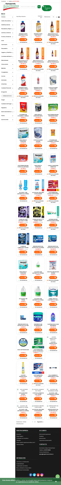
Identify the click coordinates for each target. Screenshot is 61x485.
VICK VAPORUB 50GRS (23, 393)
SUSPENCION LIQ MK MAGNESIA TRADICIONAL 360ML (53, 325)
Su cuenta (42, 430)
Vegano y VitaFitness (7, 52)
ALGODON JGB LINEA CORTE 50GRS (38, 410)
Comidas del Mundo (6, 56)
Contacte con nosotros (22, 438)
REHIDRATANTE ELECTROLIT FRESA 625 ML (23, 89)
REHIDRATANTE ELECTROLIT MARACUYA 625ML (38, 35)
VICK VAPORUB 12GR (23, 350)
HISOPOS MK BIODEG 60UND (53, 272)
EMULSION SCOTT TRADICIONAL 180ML (53, 34)
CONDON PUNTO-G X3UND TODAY (38, 220)
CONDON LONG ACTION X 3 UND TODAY (23, 221)
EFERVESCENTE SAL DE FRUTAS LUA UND (23, 324)
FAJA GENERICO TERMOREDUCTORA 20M (53, 376)
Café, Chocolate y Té (7, 20)
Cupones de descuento (45, 440)
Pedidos (41, 436)
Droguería (4, 92)
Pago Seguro (19, 436)
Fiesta (3, 115)
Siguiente (40, 422)
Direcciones (42, 438)
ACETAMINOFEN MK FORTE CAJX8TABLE (23, 166)
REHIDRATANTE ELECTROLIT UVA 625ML (23, 35)
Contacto (3, 1)
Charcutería (4, 64)
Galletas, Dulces (5, 24)
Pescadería (4, 48)
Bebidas (3, 68)
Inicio (3, 14)
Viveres (3, 17)
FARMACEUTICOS (7, 96)
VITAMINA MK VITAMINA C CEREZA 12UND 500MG (23, 116)
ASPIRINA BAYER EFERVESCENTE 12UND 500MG (53, 221)
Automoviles (4, 119)
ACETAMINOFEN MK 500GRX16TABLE (53, 115)
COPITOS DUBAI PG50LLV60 (53, 88)
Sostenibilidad (20, 464)
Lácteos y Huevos (6, 32)
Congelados (4, 72)
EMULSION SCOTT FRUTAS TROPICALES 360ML (53, 62)
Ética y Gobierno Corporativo (23, 468)
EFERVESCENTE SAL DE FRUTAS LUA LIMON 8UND (53, 411)
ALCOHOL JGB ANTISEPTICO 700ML (23, 193)
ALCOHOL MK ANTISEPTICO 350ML (38, 272)
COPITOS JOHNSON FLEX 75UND (38, 393)
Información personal (45, 434)
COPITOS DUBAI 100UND (38, 140)
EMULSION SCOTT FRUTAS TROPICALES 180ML (38, 62)
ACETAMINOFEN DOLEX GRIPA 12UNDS (38, 376)
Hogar (3, 99)
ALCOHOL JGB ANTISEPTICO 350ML (23, 410)
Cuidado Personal (6, 88)
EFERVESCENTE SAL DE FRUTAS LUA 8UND (38, 247)
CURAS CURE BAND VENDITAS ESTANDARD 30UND (53, 167)
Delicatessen (4, 60)
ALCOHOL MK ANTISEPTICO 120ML (38, 299)
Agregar (23, 40)
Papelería (4, 107)
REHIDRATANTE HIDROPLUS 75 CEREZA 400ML (38, 89)
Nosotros (18, 434)
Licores (3, 76)
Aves (2, 40)
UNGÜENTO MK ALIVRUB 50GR (38, 324)
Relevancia (49, 17)
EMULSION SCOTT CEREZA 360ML (23, 61)
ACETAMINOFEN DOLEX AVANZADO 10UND (38, 351)
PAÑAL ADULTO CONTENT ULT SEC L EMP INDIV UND (53, 300)
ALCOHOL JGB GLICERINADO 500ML (53, 393)
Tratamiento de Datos (22, 466)
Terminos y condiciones (22, 461)
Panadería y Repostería (7, 28)
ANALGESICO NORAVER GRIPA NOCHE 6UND (38, 116)
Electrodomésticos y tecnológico (7, 111)
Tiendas (18, 440)
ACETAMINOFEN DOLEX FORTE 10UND (53, 193)
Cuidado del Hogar (6, 103)
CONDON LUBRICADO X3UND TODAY (23, 248)
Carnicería (4, 44)
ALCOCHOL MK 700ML (23, 299)
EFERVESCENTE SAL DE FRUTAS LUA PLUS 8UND (53, 248)
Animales (3, 80)
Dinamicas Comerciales (22, 470)
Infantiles (4, 84)
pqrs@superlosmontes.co (46, 454)
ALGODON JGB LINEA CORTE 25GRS (38, 193)
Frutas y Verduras (6, 36)
